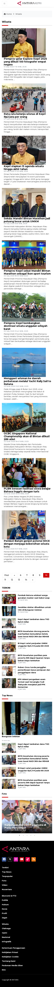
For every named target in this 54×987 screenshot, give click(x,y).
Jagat (4, 918)
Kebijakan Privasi (10, 952)
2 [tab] (23, 835)
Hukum (5, 904)
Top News (7, 695)
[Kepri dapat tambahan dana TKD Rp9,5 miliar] (9, 623)
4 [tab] (31, 835)
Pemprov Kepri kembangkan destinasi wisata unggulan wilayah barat (25, 326)
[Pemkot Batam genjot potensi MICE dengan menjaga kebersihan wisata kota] (24, 525)
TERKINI (6, 588)
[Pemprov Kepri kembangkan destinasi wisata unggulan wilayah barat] (24, 307)
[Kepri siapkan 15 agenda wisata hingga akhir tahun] (24, 150)
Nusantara (7, 889)
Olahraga (6, 928)
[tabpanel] (27, 816)
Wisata (18, 14)
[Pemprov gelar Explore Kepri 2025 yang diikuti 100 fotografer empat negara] (24, 43)
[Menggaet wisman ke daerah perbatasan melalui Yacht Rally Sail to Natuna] (24, 362)
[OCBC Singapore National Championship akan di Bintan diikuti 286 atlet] (24, 417)
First (6, 575)
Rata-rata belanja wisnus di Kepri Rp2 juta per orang (25, 115)
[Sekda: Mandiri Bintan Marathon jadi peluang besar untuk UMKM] (24, 202)
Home (9, 14)
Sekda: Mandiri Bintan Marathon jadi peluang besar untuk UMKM (27, 220)
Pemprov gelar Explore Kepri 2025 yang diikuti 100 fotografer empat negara (25, 61)
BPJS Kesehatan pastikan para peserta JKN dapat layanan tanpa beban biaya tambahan (34, 658)
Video (4, 885)
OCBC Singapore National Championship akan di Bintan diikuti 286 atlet (27, 436)
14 (26, 580)
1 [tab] (19, 835)
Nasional (6, 937)
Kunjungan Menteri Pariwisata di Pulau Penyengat (25, 826)
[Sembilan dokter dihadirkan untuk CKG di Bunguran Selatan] (9, 611)
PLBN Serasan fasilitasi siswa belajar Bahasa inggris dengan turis (27, 490)
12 (12, 580)
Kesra (4, 909)
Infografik (6, 941)
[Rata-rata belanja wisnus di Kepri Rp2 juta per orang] (24, 98)
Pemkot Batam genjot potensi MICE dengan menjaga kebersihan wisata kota (27, 543)
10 (46, 575)
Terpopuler (7, 876)
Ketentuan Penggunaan (13, 948)
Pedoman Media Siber (12, 965)
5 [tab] (34, 835)
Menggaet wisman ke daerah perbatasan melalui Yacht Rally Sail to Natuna (27, 381)
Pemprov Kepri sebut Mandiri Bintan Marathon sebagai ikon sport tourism (27, 272)
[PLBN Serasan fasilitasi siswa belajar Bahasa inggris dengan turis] (24, 472)
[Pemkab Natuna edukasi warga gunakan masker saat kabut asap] (9, 599)
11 (5, 580)
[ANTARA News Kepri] (29, 3)
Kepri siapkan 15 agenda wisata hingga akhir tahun (24, 168)
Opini (4, 933)
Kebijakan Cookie (10, 957)
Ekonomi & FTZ (9, 896)
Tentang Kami (8, 961)
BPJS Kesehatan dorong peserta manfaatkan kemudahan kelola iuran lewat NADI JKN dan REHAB (33, 634)
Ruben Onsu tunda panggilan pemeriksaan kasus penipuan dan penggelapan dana (34, 670)
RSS (4, 970)
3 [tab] (27, 835)
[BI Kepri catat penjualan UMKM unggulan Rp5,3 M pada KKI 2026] (9, 647)
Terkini (5, 867)
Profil (4, 913)
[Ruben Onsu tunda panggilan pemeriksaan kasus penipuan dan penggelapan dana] (9, 671)
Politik (5, 900)
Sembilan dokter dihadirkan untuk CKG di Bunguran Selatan (23, 735)
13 (19, 580)
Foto (4, 794)
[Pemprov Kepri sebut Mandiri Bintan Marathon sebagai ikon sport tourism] (24, 255)
